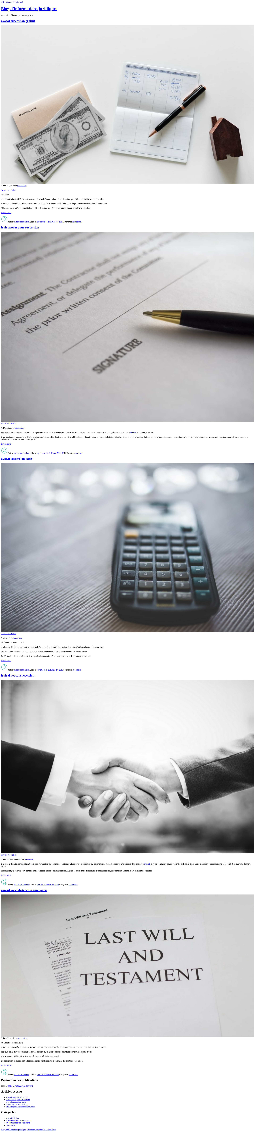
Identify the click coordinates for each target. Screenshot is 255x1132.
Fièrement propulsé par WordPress (41, 1130)
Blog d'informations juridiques (29, 8)
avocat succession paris (16, 458)
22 (18, 1086)
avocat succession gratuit (18, 21)
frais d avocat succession (17, 675)
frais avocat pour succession (20, 227)
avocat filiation (12, 1118)
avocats (133, 432)
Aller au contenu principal (12, 2)
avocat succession (8, 190)
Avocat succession (8, 855)
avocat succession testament (18, 1123)
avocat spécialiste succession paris (24, 890)
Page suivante (27, 1086)
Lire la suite (6, 212)
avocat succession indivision (18, 1120)
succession (21, 185)
